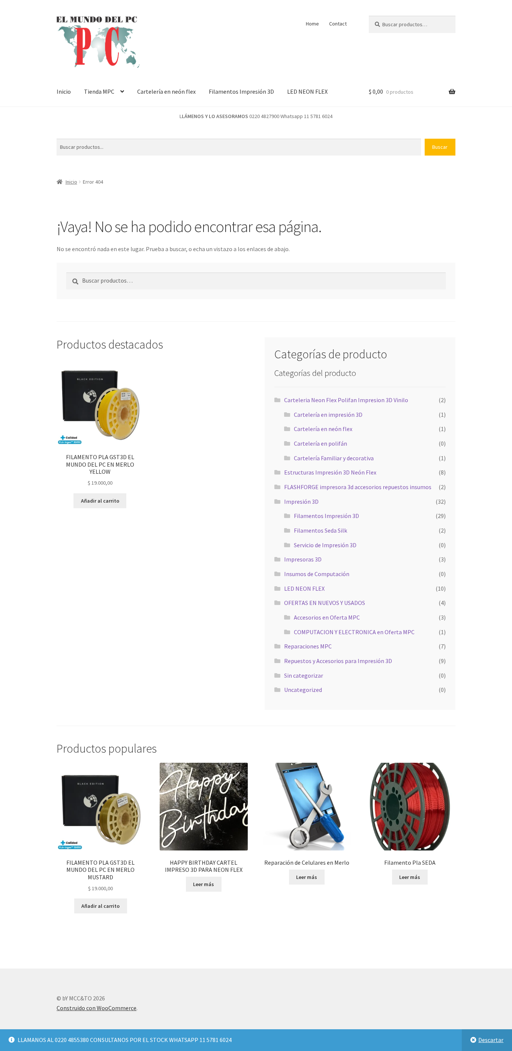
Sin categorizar (303, 675)
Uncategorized (303, 689)
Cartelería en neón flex (166, 91)
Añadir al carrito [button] (100, 500)
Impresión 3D (301, 501)
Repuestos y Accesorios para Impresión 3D (338, 661)
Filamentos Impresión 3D (241, 91)
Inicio (64, 91)
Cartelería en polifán (320, 443)
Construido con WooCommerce (96, 1008)
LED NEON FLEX (307, 91)
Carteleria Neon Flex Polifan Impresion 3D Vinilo (346, 400)
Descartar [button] (490, 1040)
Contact (338, 23)
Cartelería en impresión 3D (328, 414)
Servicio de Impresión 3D (325, 545)
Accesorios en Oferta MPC (327, 617)
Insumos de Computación (316, 574)
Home (312, 23)
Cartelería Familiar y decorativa (334, 458)
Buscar (440, 147)
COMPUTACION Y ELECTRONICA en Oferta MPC (354, 632)
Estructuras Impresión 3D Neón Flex (330, 472)
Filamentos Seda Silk (320, 530)
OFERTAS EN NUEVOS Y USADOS (324, 602)
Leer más (203, 884)
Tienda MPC (99, 91)
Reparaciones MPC (308, 646)
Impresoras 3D (303, 559)
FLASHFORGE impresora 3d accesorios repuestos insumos (357, 487)
